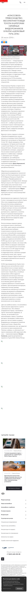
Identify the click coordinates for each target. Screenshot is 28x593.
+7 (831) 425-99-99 (13, 554)
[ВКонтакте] (2, 42)
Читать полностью (7, 588)
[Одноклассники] (4, 42)
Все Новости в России (14, 488)
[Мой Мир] (6, 42)
